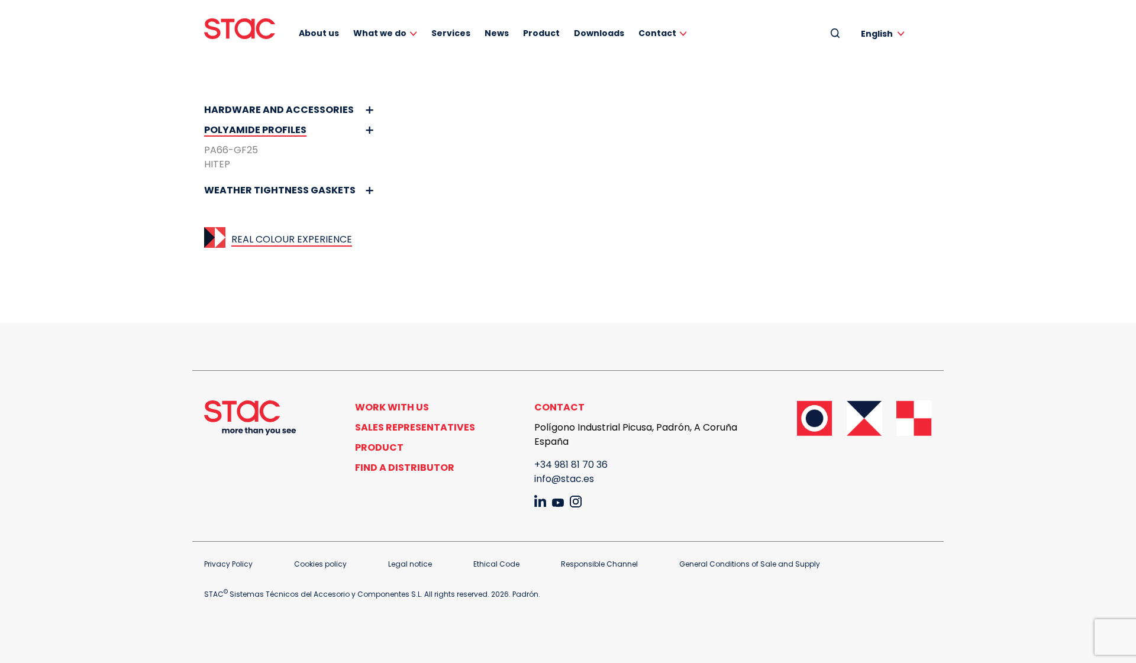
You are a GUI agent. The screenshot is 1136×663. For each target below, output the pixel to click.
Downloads (599, 33)
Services (450, 33)
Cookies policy (320, 564)
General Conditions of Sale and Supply (749, 564)
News (497, 33)
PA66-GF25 (231, 150)
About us (319, 33)
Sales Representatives (415, 427)
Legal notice (410, 564)
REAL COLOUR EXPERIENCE (291, 239)
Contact (657, 33)
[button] (885, 33)
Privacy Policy (228, 564)
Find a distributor (404, 467)
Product (541, 33)
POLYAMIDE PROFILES (255, 130)
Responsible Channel (599, 564)
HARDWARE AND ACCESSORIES (279, 110)
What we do (379, 33)
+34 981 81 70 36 (571, 464)
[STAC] (239, 28)
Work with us (392, 407)
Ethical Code (496, 564)
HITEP (217, 164)
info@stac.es (564, 479)
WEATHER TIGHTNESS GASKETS (280, 190)
